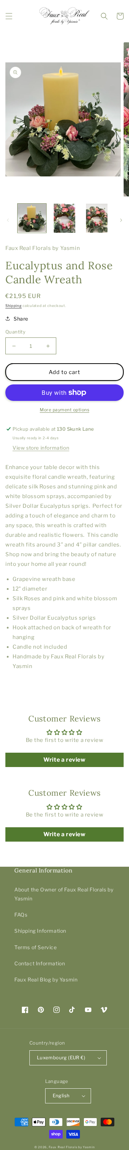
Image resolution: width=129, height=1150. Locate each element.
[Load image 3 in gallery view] (96, 218)
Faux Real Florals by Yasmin (72, 1147)
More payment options (64, 409)
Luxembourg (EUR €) (61, 1057)
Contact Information (39, 963)
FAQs (20, 915)
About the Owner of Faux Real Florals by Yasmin (63, 893)
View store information (41, 448)
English (61, 1095)
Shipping (13, 305)
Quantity (15, 332)
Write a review (64, 759)
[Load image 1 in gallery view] (32, 218)
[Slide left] (8, 220)
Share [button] (21, 319)
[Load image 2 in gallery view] (64, 218)
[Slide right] (121, 220)
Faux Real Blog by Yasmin (45, 979)
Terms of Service (35, 947)
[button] (9, 16)
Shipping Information (40, 931)
